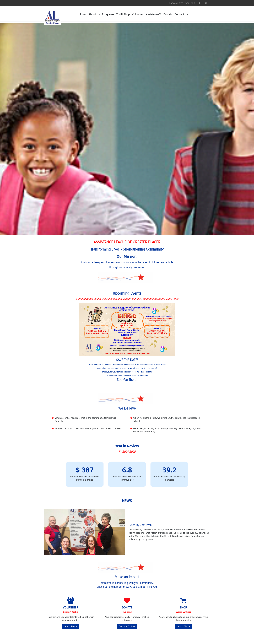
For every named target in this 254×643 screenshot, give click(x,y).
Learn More (70, 626)
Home (82, 14)
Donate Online (127, 626)
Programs (108, 14)
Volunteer (138, 14)
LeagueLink (189, 3)
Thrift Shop (123, 14)
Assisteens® (153, 14)
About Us (94, 14)
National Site (176, 3)
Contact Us (181, 14)
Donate (167, 14)
